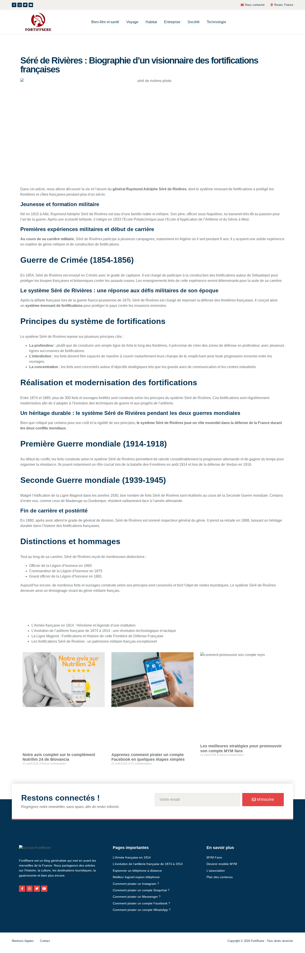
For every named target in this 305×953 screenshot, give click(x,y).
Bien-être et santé (105, 22)
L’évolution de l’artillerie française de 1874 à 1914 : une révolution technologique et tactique (103, 631)
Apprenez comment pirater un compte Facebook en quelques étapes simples (148, 757)
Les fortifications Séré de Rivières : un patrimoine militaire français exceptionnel (94, 641)
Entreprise (172, 22)
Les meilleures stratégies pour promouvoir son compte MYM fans (241, 748)
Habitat (151, 22)
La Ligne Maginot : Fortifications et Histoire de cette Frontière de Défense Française (97, 636)
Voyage (132, 22)
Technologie (216, 22)
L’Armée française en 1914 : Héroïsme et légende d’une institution (83, 625)
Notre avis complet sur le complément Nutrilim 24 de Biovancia (59, 757)
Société (194, 22)
